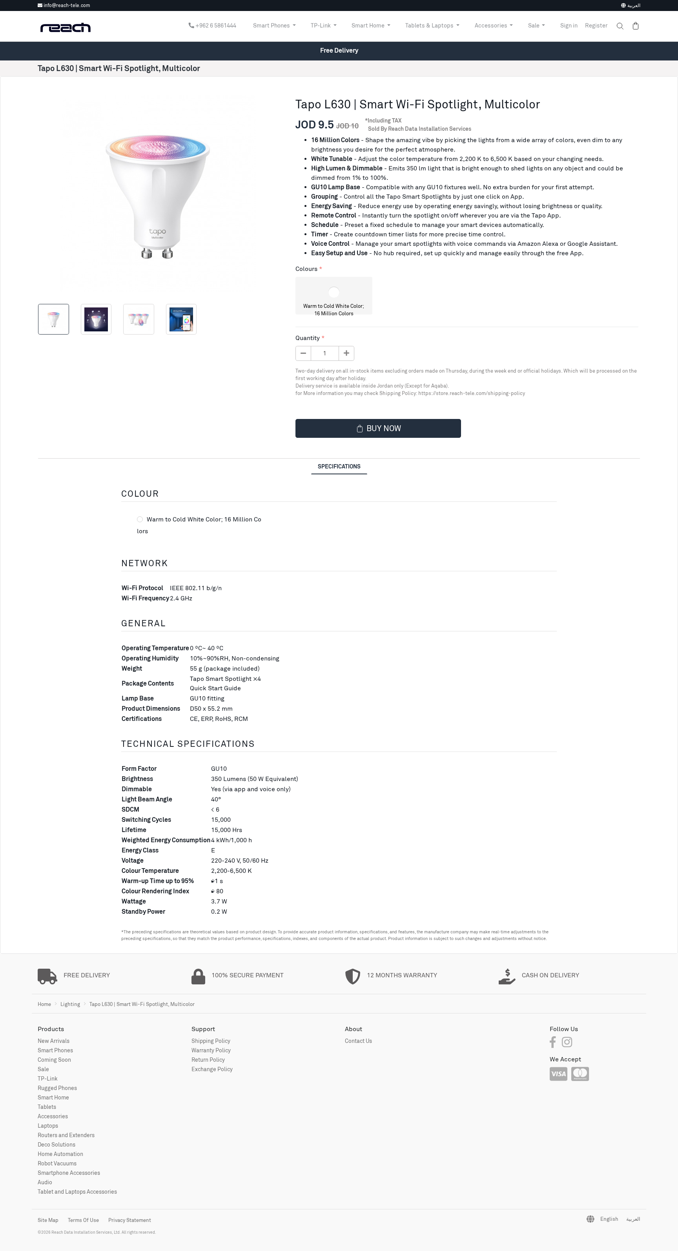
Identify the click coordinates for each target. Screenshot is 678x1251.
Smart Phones (55, 1050)
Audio (45, 1182)
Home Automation (60, 1153)
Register (596, 25)
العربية (633, 5)
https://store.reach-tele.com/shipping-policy (471, 393)
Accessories (53, 1116)
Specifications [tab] (339, 466)
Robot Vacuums (57, 1163)
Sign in (568, 25)
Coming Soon (54, 1059)
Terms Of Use (83, 1220)
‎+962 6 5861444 (215, 25)
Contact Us (358, 1040)
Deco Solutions (56, 1144)
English (609, 1219)
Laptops (48, 1125)
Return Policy (208, 1059)
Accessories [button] (491, 25)
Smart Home (53, 1097)
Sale (43, 1069)
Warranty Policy (211, 1050)
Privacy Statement (129, 1220)
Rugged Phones (57, 1088)
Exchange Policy (212, 1069)
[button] (616, 26)
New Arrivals (53, 1040)
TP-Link (48, 1078)
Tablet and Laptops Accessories (77, 1191)
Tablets (47, 1106)
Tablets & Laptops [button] (430, 25)
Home (44, 1004)
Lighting (70, 1004)
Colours (306, 269)
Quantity (307, 338)
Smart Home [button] (369, 25)
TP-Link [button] (321, 25)
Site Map (48, 1220)
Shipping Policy (210, 1040)
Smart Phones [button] (272, 25)
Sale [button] (534, 25)
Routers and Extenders (66, 1135)
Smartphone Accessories (69, 1172)
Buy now (383, 428)
